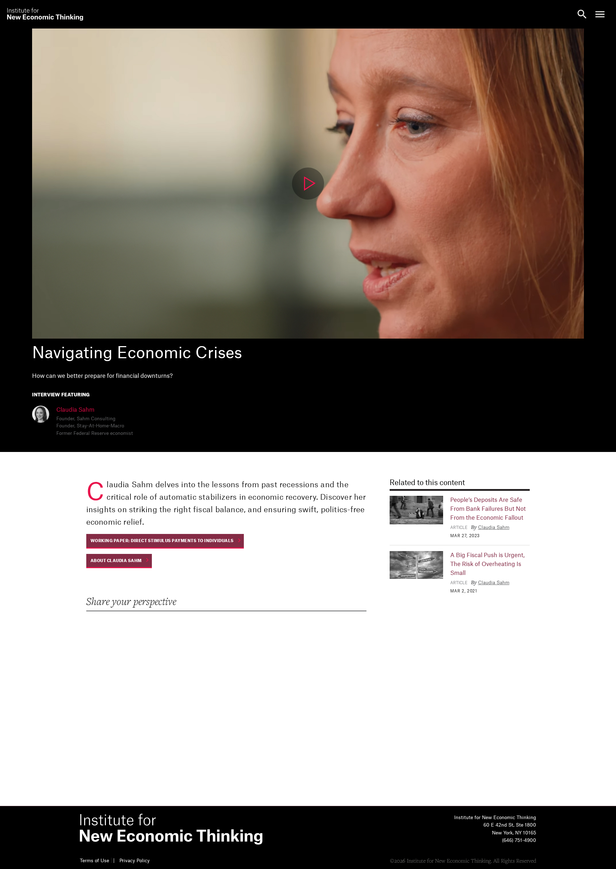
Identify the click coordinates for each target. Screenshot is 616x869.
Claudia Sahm (75, 410)
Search (582, 14)
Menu (600, 14)
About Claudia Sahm (116, 561)
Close (16, 10)
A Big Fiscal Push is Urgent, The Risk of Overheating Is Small (487, 564)
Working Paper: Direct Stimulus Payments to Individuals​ (162, 541)
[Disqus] (226, 707)
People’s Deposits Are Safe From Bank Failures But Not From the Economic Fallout (488, 509)
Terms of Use (94, 860)
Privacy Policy (134, 860)
